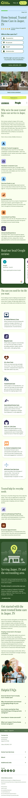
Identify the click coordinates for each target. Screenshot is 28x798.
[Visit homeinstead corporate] (5, 3)
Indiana (6, 730)
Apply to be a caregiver (14, 92)
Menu (14, 3)
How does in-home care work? (11, 717)
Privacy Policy (4, 786)
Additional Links (6, 762)
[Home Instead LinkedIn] (8, 771)
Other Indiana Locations (6, 777)
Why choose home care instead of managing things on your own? (11, 703)
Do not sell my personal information (8, 793)
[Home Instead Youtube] (14, 771)
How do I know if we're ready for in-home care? (10, 696)
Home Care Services (7, 752)
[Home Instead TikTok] (11, 771)
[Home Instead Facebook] (2, 771)
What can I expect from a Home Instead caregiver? (11, 723)
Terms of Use (4, 788)
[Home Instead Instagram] (5, 771)
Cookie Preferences (5, 791)
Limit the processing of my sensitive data (10, 795)
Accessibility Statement (6, 790)
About (3, 757)
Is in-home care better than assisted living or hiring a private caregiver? (11, 710)
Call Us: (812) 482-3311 (14, 65)
